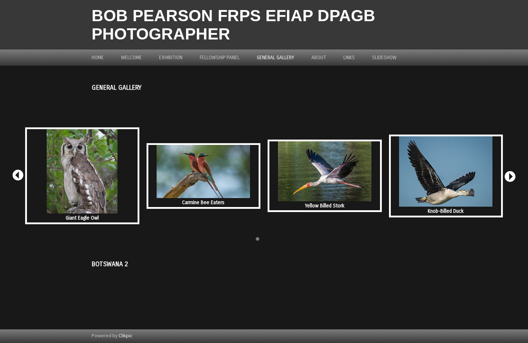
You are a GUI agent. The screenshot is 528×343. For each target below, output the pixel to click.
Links (349, 58)
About (318, 58)
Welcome (131, 58)
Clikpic (125, 335)
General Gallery (275, 58)
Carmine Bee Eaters (203, 202)
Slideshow (384, 58)
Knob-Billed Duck (446, 211)
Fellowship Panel (220, 58)
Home (98, 58)
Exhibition (170, 58)
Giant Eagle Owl (82, 218)
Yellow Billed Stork (324, 206)
